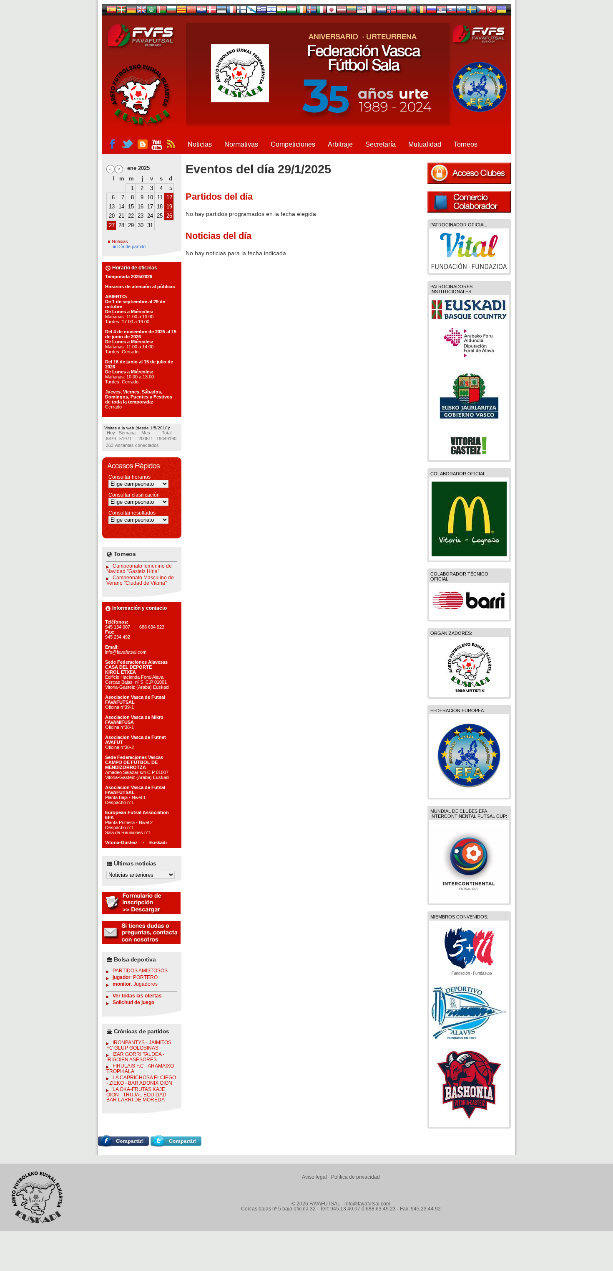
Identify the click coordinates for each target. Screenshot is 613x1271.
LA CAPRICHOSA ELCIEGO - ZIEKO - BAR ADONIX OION (141, 1080)
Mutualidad (424, 144)
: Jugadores (135, 984)
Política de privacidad (355, 1177)
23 (140, 216)
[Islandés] (311, 11)
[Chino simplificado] (191, 11)
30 (140, 225)
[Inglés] (141, 11)
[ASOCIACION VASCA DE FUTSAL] (469, 691)
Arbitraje (340, 144)
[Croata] (201, 11)
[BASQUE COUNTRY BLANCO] (469, 317)
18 (160, 206)
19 (169, 206)
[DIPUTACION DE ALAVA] (469, 356)
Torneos (465, 144)
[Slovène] (461, 11)
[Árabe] (151, 11)
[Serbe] (441, 11)
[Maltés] (361, 11)
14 (121, 206)
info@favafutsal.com (367, 1203)
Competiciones (293, 144)
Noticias (200, 144)
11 (160, 197)
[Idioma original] (111, 11)
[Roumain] (421, 11)
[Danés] (211, 11)
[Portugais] (411, 11)
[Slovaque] (451, 11)
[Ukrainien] (501, 11)
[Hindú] (281, 11)
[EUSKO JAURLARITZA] (469, 424)
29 (131, 225)
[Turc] (491, 11)
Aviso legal (314, 1177)
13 (112, 206)
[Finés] (241, 11)
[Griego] (261, 11)
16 (140, 206)
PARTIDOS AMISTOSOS (140, 970)
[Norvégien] (391, 11)
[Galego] (251, 11)
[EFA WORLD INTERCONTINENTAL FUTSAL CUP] (469, 897)
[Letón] (341, 11)
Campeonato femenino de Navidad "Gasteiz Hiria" (139, 568)
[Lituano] (351, 11)
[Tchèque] (481, 11)
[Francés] (231, 11)
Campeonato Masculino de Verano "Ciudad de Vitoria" (140, 580)
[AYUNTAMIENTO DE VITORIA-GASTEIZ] (469, 454)
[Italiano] (321, 11)
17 (150, 206)
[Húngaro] (291, 11)
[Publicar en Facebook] (123, 1145)
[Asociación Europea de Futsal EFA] (469, 791)
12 (169, 197)
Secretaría (380, 144)
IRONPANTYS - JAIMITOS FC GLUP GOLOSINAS (138, 1045)
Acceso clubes (469, 173)
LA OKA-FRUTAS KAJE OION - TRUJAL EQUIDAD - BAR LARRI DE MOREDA (137, 1094)
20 (112, 216)
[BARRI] (469, 613)
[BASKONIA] (469, 1120)
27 (112, 225)
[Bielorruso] (161, 11)
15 (131, 206)
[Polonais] (401, 11)
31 (150, 225)
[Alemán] (131, 11)
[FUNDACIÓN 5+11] (469, 976)
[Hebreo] (271, 11)
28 (121, 225)
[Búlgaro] (171, 11)
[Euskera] (121, 11)
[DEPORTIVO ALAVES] (469, 1037)
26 (169, 216)
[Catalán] (181, 11)
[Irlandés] (301, 11)
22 (131, 216)
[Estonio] (221, 11)
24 (150, 216)
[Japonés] (331, 11)
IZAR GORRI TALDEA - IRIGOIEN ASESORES (135, 1057)
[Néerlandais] (381, 11)
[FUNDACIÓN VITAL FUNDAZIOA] (469, 267)
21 (121, 216)
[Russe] (431, 11)
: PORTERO (135, 977)
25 (160, 216)
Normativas (241, 144)
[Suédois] (471, 11)
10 (150, 197)
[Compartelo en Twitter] (176, 1145)
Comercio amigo (469, 202)
